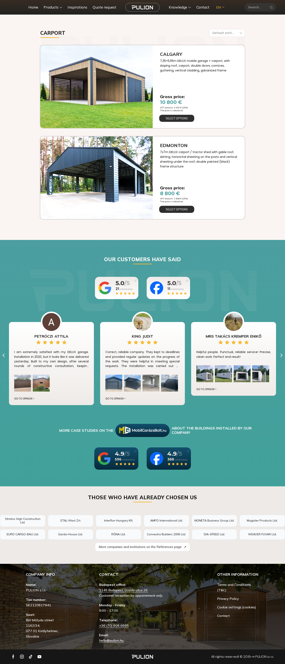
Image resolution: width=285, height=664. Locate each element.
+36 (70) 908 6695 (114, 625)
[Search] (271, 7)
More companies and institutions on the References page (142, 547)
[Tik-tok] (30, 656)
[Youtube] (39, 656)
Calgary (171, 54)
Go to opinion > (24, 398)
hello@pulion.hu (111, 640)
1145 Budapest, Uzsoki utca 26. (123, 590)
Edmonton (174, 145)
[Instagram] (22, 656)
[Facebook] (13, 656)
